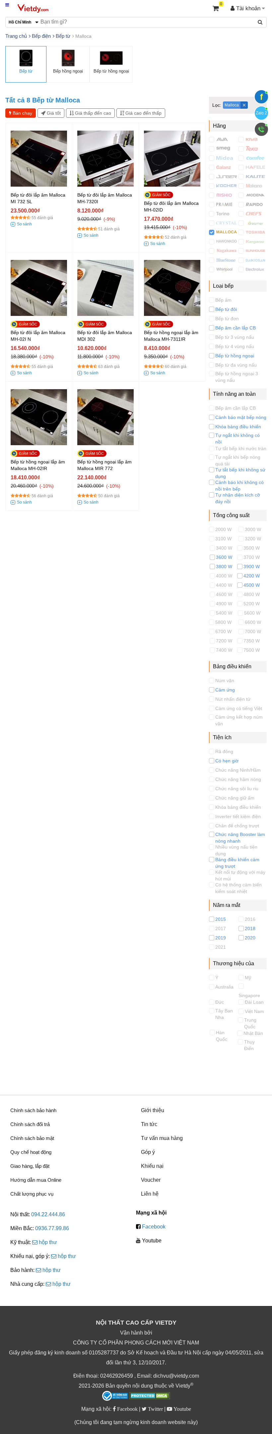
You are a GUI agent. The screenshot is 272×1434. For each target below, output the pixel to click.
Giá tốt (53, 113)
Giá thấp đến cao (92, 113)
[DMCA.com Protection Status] (149, 1396)
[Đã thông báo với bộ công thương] (115, 1396)
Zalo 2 (261, 113)
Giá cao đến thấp (143, 113)
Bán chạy (21, 113)
